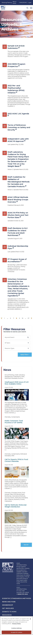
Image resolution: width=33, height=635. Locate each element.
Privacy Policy (16, 623)
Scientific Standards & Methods (16, 598)
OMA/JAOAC (23, 2)
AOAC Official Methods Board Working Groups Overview (18, 199)
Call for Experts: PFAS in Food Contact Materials (16, 460)
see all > (26, 544)
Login (29, 2)
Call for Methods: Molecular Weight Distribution (16, 506)
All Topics (7, 343)
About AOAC (14, 2)
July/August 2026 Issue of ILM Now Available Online (17, 383)
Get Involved (8, 608)
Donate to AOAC (9, 611)
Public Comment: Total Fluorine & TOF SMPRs (14, 422)
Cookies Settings (16, 628)
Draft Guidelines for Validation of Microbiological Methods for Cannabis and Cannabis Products (19, 181)
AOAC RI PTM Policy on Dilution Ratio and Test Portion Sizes (18, 215)
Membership (7, 605)
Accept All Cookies (16, 632)
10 (22, 318)
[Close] (30, 619)
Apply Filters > (24, 354)
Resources (7, 615)
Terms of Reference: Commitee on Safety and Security (19, 127)
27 (28, 318)
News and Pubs (8, 602)
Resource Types (9, 348)
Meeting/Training (7, 2)
